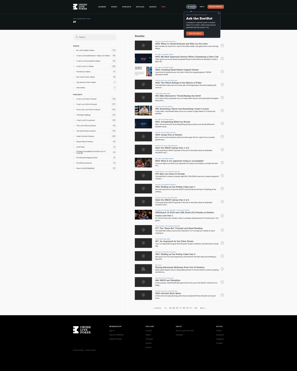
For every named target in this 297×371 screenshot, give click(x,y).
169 (183, 308)
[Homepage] (85, 7)
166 (173, 308)
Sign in (111, 331)
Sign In (202, 6)
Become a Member (215, 6)
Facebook (220, 335)
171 (190, 308)
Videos (114, 7)
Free (163, 7)
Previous (158, 308)
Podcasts (126, 7)
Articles (140, 7)
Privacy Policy (78, 350)
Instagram (220, 339)
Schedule (179, 335)
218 (196, 308)
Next (202, 308)
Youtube (219, 343)
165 (170, 308)
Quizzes (152, 7)
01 (165, 308)
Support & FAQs (115, 339)
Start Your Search (195, 33)
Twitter (218, 331)
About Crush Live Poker (185, 331)
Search (192, 7)
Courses (102, 7)
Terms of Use (90, 350)
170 (187, 308)
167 (177, 308)
